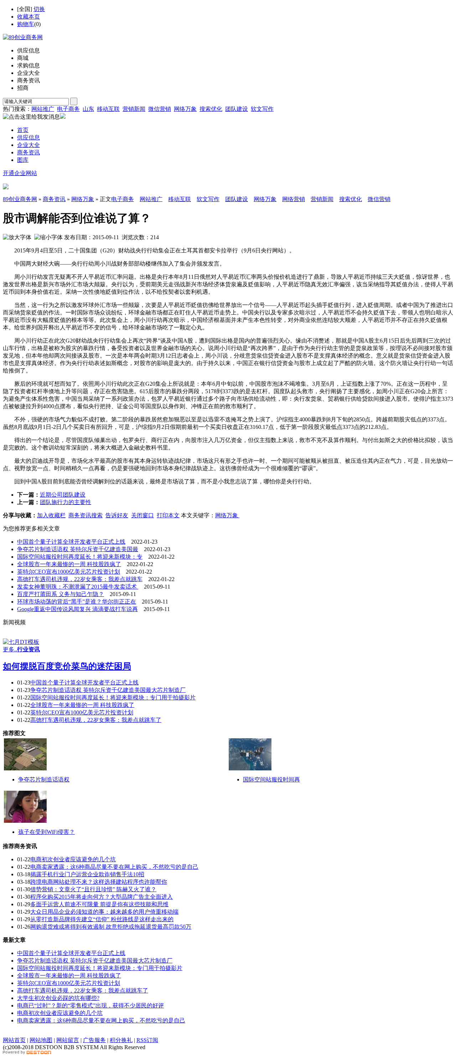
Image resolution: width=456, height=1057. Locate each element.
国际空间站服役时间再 (271, 779)
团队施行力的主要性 (65, 502)
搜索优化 (211, 109)
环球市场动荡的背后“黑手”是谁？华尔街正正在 (76, 602)
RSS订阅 (147, 1040)
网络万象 (185, 109)
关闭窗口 (142, 515)
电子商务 (68, 109)
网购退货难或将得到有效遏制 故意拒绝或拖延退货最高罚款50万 (110, 927)
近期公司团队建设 (63, 495)
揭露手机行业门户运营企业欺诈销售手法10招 (87, 874)
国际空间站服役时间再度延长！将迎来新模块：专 (79, 557)
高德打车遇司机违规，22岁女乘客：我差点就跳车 (79, 579)
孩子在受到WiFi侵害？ (46, 832)
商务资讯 (54, 199)
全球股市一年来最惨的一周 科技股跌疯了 (69, 564)
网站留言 (67, 1040)
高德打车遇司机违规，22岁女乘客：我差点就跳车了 (95, 720)
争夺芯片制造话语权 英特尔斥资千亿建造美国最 (77, 549)
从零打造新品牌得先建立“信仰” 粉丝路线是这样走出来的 (101, 919)
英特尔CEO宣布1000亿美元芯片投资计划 (68, 572)
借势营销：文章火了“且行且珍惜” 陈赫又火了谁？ (93, 889)
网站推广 (42, 109)
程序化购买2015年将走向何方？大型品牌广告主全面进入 (101, 897)
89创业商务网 (20, 199)
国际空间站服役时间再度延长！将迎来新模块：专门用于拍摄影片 (113, 697)
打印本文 (168, 515)
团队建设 (236, 109)
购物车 (25, 24)
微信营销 (159, 109)
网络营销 (293, 199)
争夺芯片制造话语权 (43, 779)
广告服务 (94, 1040)
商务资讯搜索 (85, 515)
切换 (39, 9)
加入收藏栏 (51, 515)
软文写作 (262, 109)
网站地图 (41, 1040)
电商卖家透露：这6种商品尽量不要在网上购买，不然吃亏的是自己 (114, 867)
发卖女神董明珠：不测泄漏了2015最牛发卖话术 (77, 587)
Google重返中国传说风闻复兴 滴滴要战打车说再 (77, 609)
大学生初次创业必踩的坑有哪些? (58, 998)
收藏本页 (28, 17)
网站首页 (14, 1040)
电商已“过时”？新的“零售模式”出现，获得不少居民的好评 (90, 1005)
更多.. (10, 649)
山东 (88, 109)
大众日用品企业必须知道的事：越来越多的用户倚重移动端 (104, 912)
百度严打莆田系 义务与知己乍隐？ (60, 594)
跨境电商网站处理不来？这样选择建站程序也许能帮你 (98, 882)
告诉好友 (116, 515)
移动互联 (108, 109)
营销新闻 (134, 109)
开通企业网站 (20, 173)
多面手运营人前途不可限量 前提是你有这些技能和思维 (99, 904)
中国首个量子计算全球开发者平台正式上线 (71, 542)
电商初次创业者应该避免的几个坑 (73, 859)
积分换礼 (121, 1040)
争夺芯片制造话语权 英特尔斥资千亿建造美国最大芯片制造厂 (108, 690)
